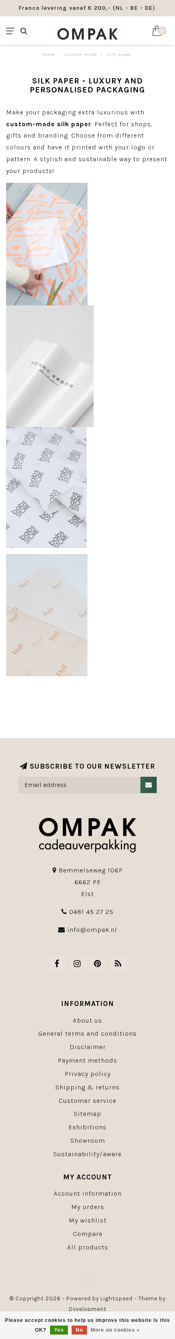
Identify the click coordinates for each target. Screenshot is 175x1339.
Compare (88, 1234)
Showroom (87, 1140)
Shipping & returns (87, 1087)
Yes (59, 1330)
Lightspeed (117, 1298)
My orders (87, 1207)
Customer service (87, 1101)
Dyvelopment (88, 1309)
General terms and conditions (87, 1033)
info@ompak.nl (92, 930)
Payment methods (87, 1060)
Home (48, 54)
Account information (88, 1193)
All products (87, 1247)
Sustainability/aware (87, 1154)
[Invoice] (87, 1278)
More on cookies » (115, 1330)
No (79, 1330)
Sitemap (87, 1114)
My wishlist (88, 1220)
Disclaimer (88, 1047)
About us (87, 1020)
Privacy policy (88, 1074)
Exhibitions (87, 1127)
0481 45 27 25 (91, 912)
